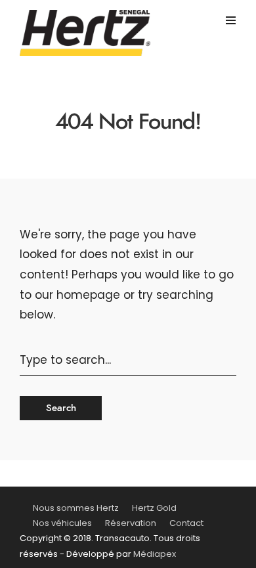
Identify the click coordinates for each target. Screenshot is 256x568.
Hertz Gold (154, 508)
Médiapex (154, 554)
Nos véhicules (62, 523)
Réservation (130, 523)
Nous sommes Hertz (76, 508)
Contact (186, 523)
